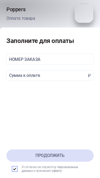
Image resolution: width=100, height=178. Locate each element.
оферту (56, 171)
